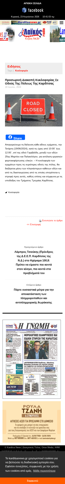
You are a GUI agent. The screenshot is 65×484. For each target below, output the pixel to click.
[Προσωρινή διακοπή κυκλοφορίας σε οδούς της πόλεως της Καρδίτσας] (33, 110)
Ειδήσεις (14, 66)
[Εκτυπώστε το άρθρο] (40, 220)
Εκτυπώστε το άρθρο (52, 220)
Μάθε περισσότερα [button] (44, 470)
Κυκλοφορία (21, 70)
